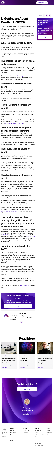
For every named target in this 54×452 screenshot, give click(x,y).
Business (13, 14)
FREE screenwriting (25, 285)
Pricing (12, 430)
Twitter (48, 430)
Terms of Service (39, 441)
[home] (3, 2)
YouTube (49, 434)
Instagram (49, 432)
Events (36, 432)
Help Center (13, 432)
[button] (51, 2)
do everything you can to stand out (14, 123)
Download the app (14, 434)
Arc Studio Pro (7, 235)
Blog (10, 14)
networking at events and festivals (10, 211)
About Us (37, 439)
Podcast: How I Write (40, 434)
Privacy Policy (38, 443)
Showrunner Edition (27, 434)
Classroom (25, 432)
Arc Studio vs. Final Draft (15, 439)
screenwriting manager (18, 76)
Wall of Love (38, 430)
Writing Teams (26, 430)
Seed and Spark (30, 236)
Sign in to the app (14, 436)
